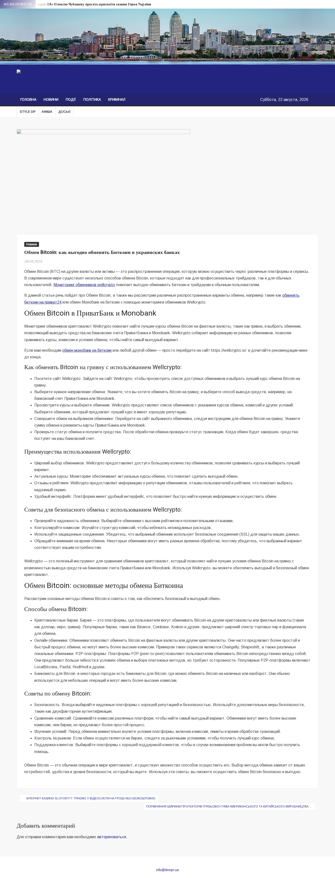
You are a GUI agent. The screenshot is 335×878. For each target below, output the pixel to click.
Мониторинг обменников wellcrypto (84, 285)
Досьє (64, 111)
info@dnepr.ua (167, 870)
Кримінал (116, 99)
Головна (28, 99)
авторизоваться (111, 837)
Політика (92, 99)
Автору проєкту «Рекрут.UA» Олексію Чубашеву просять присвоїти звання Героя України (78, 4)
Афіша (47, 111)
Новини (51, 99)
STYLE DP (28, 111)
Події (71, 99)
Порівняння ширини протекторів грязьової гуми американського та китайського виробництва (227, 806)
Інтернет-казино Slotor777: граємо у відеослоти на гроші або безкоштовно (90, 798)
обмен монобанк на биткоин (87, 350)
